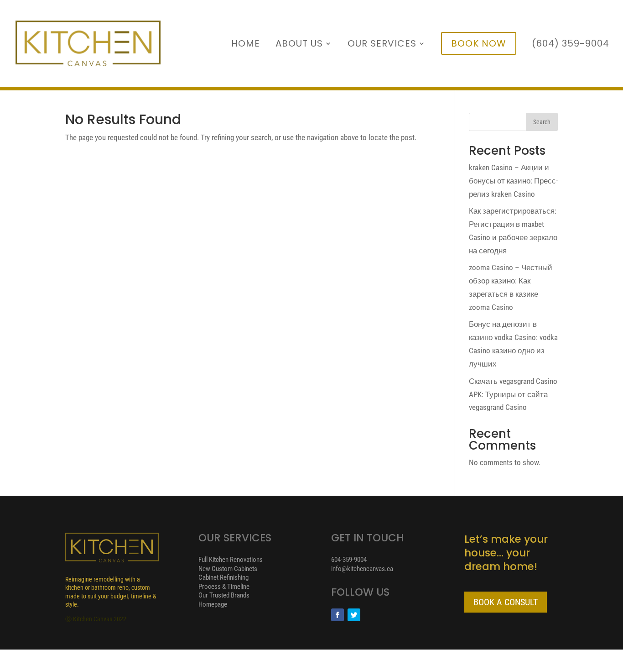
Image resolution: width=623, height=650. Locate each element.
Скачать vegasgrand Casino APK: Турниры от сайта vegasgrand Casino (513, 394)
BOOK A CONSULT (505, 602)
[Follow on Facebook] (337, 614)
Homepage (212, 604)
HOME (245, 45)
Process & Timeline (223, 586)
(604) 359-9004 (570, 45)
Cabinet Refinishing (223, 577)
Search (541, 122)
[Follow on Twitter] (354, 614)
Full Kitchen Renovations (230, 560)
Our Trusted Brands (223, 595)
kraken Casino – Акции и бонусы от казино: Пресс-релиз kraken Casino (513, 181)
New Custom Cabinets (227, 569)
